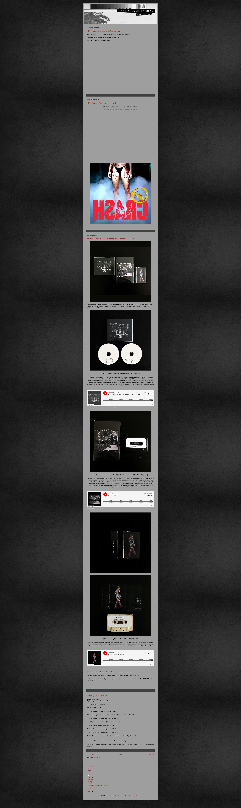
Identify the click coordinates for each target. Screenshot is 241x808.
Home (120, 754)
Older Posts (151, 754)
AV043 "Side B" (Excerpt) (101, 667)
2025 (89, 777)
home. (89, 765)
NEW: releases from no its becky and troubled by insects (110, 238)
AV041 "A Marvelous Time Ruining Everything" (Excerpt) (108, 407)
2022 (89, 782)
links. (89, 768)
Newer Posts (90, 754)
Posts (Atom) (97, 757)
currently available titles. (97, 695)
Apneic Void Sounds (91, 407)
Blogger (138, 796)
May (91, 784)
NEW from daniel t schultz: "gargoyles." (104, 31)
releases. (90, 766)
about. (89, 770)
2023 (89, 779)
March (91, 788)
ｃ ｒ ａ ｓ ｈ (123, 106)
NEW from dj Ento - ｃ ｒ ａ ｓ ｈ (102, 103)
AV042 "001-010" (100, 508)
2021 (89, 791)
